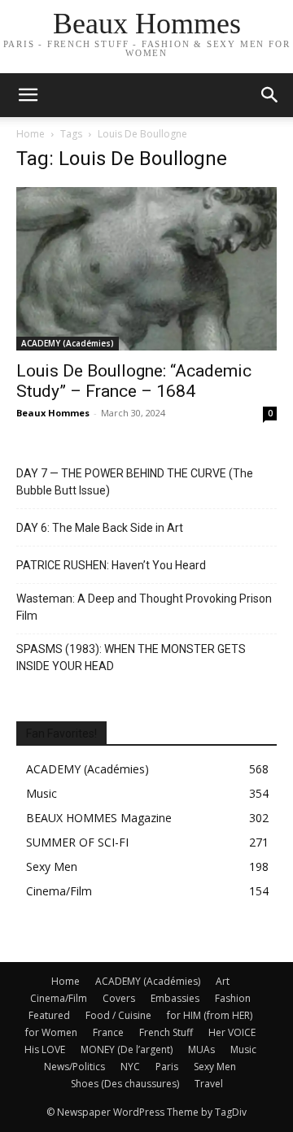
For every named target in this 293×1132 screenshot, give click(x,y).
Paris (166, 1066)
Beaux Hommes (53, 413)
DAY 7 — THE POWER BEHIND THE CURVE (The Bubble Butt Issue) (134, 482)
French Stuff (166, 1032)
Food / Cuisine (118, 1015)
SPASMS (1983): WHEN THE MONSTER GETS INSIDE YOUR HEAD (131, 657)
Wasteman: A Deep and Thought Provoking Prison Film (144, 607)
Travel (209, 1084)
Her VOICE (232, 1032)
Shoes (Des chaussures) (125, 1084)
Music (243, 1049)
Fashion (233, 998)
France (108, 1032)
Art (223, 981)
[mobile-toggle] (28, 95)
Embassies (175, 998)
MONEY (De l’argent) (127, 1049)
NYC (130, 1066)
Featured (49, 1015)
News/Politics (74, 1066)
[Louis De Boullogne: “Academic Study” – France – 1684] (146, 268)
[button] (270, 95)
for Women (51, 1032)
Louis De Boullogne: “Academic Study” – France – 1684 (133, 381)
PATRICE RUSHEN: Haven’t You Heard (111, 565)
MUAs (201, 1049)
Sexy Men (215, 1066)
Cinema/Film (58, 998)
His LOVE (44, 1049)
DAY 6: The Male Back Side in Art (99, 527)
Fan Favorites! (61, 733)
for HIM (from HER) (209, 1015)
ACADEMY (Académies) (67, 343)
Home (30, 134)
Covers (119, 998)
